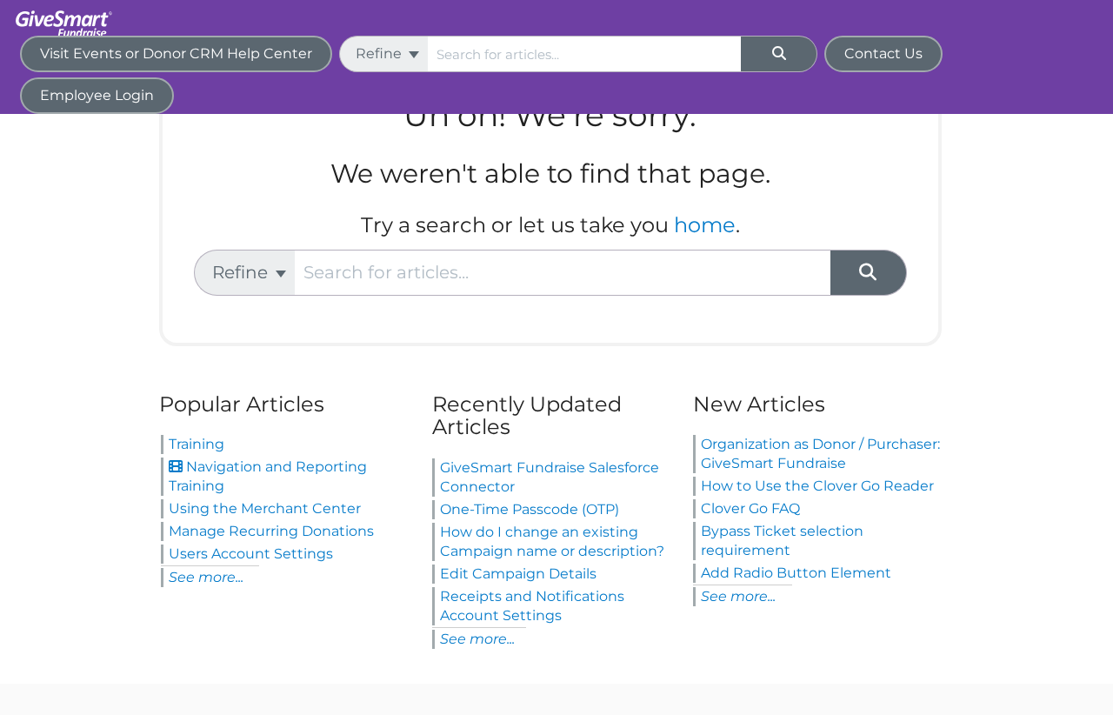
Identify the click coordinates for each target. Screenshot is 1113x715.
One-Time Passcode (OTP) (529, 509)
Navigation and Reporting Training (268, 476)
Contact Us (883, 53)
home (705, 224)
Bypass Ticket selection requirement (782, 540)
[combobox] (584, 54)
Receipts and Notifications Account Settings (532, 606)
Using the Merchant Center (265, 508)
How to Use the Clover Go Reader (817, 486)
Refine (380, 53)
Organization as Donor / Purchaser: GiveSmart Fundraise (820, 453)
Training (196, 444)
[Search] (779, 54)
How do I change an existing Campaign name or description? (552, 541)
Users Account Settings (251, 553)
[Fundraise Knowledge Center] (69, 15)
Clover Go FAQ (750, 508)
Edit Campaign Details (518, 573)
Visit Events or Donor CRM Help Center (176, 53)
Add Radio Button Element (796, 573)
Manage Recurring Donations (271, 531)
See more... (206, 577)
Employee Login (97, 95)
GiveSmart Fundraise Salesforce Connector (549, 477)
